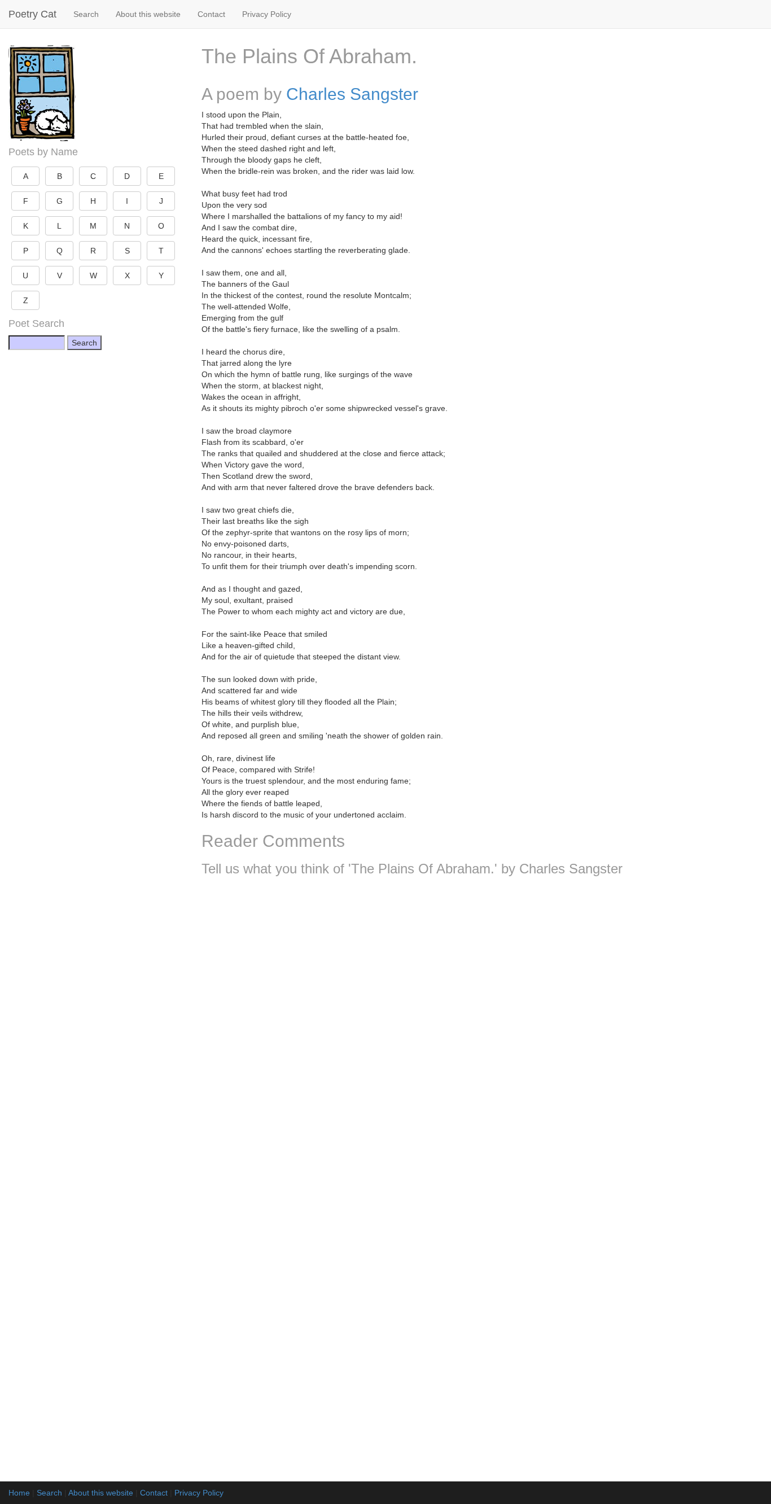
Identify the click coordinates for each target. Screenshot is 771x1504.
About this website (148, 14)
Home (19, 1492)
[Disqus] (482, 1034)
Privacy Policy (266, 14)
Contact (211, 14)
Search (86, 14)
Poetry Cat (32, 14)
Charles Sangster (352, 94)
